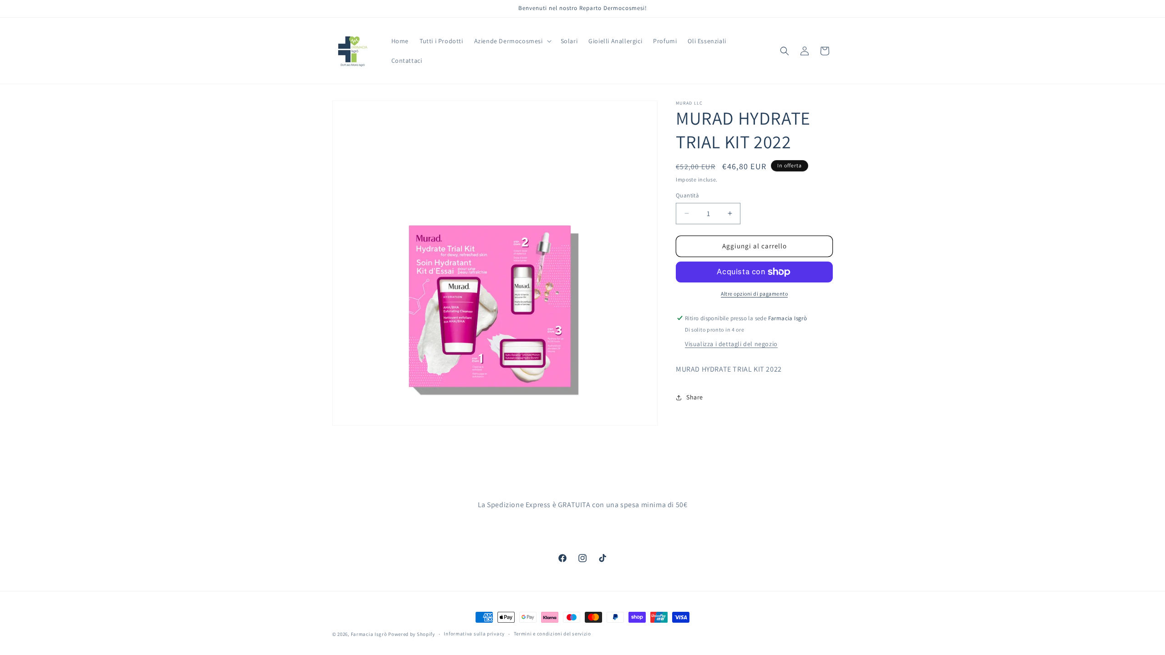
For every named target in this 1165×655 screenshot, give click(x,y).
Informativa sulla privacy (474, 633)
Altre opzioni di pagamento (754, 293)
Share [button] (694, 397)
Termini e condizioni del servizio (552, 633)
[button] (512, 40)
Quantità (687, 195)
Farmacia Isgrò (369, 634)
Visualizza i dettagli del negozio (731, 344)
